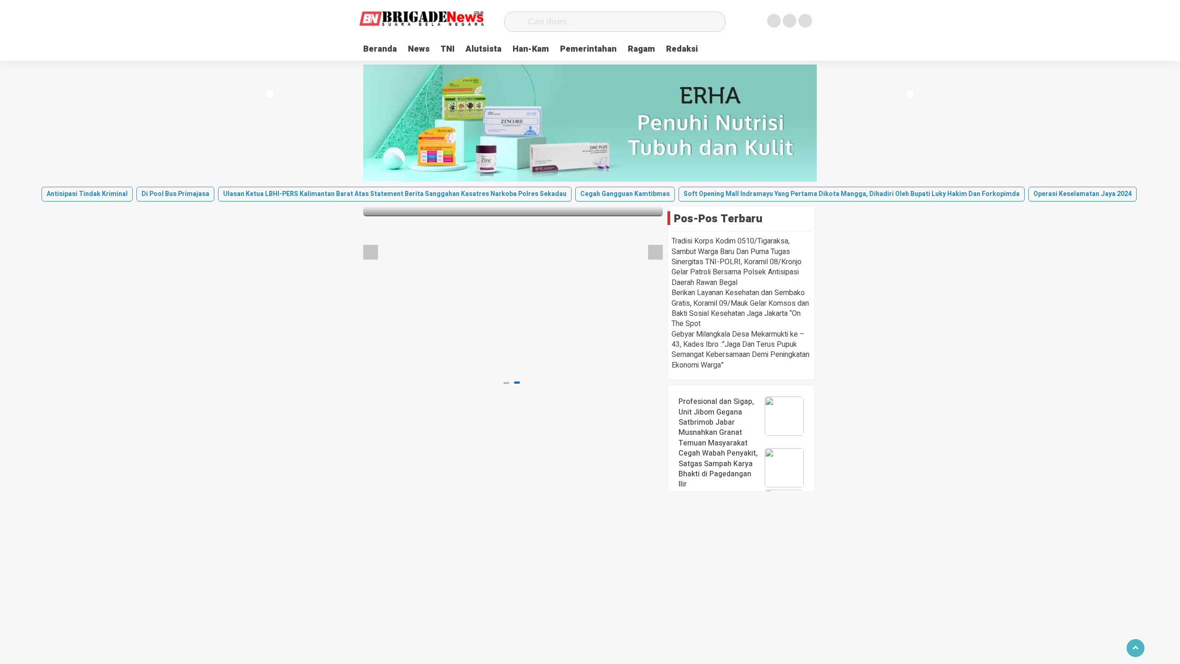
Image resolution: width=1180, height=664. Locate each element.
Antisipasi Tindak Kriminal (87, 194)
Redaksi (682, 49)
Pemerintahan (588, 49)
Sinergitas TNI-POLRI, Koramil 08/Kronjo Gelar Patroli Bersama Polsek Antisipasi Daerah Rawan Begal (737, 272)
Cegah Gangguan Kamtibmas (625, 194)
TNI (447, 49)
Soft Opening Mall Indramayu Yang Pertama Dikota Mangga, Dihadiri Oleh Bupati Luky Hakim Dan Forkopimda (852, 194)
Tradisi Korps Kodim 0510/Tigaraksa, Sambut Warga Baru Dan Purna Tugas (731, 246)
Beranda (380, 49)
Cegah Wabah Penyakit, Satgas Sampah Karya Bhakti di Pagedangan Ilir (718, 469)
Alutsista (484, 49)
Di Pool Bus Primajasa (175, 194)
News (419, 49)
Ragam (641, 49)
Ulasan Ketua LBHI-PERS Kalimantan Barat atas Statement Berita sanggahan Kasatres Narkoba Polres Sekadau (394, 194)
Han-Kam (531, 49)
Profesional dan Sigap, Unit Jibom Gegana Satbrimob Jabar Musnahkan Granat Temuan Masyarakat (716, 422)
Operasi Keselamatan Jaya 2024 (1082, 194)
